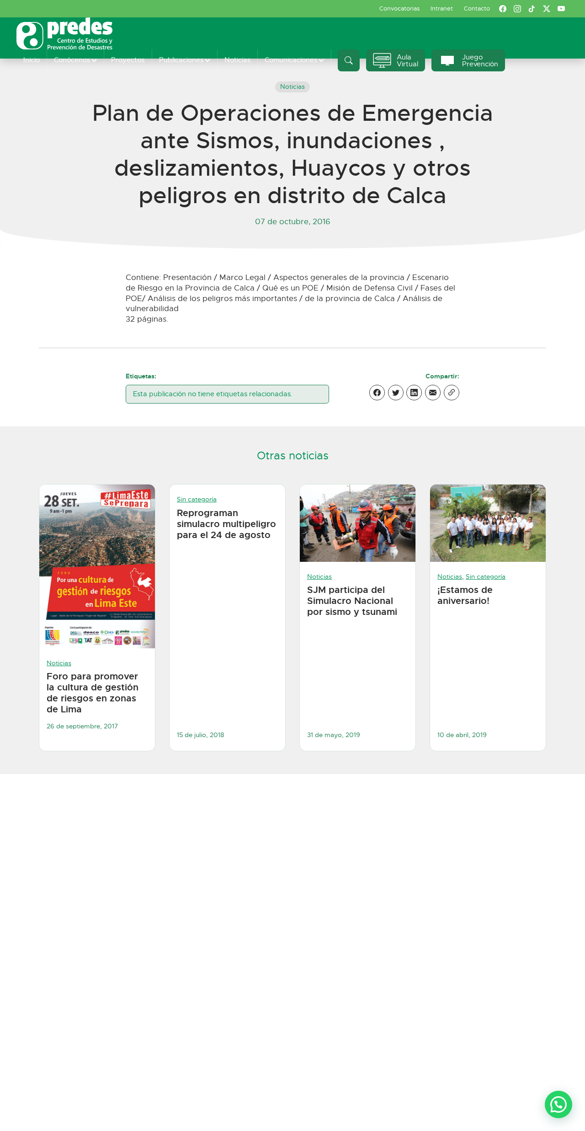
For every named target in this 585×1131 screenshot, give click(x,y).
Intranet (442, 8)
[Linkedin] (414, 392)
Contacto (477, 8)
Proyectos (127, 59)
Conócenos (72, 59)
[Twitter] (396, 392)
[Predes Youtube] (561, 8)
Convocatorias (399, 8)
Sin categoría (197, 499)
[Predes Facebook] (502, 8)
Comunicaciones (291, 59)
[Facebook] (377, 392)
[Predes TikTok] (532, 8)
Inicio (31, 59)
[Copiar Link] (451, 392)
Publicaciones (181, 59)
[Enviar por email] (433, 392)
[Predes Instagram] (517, 8)
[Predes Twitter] (546, 8)
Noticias (237, 59)
